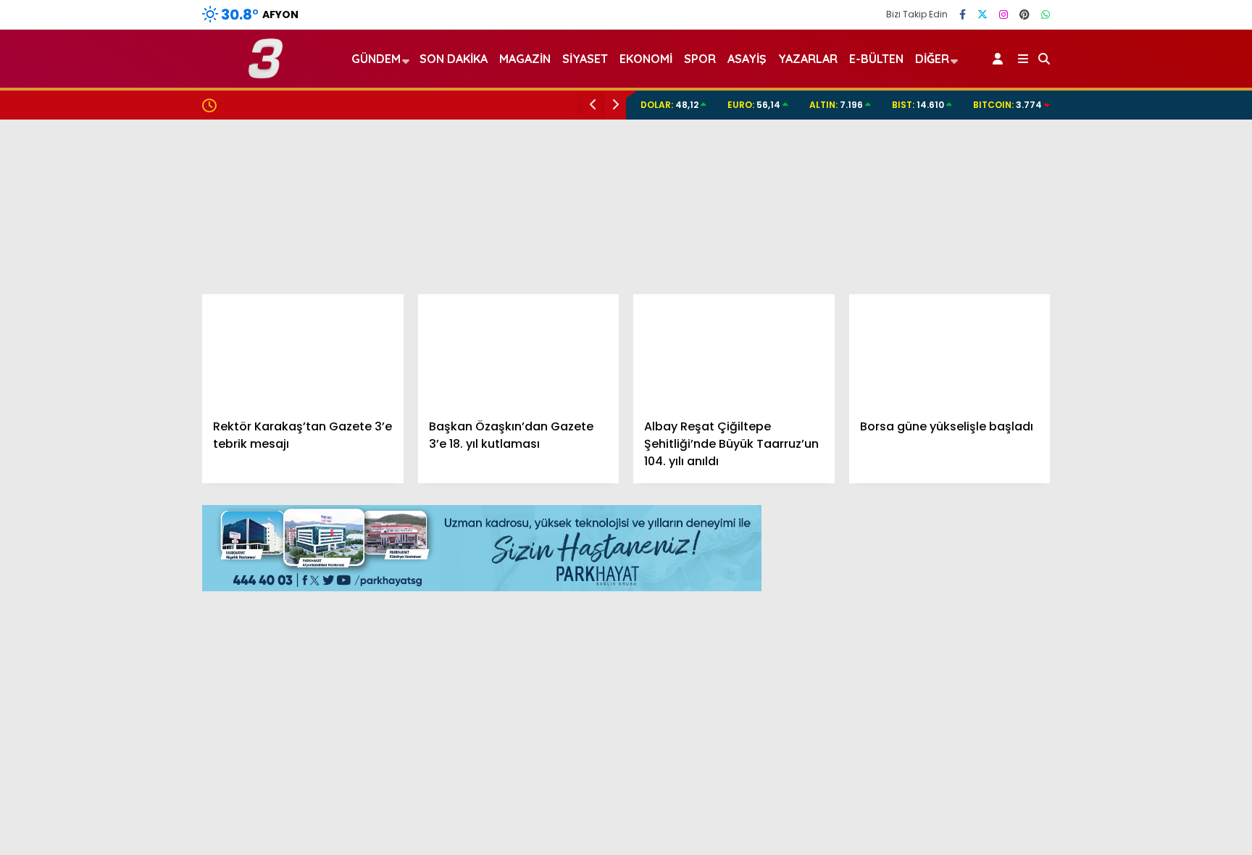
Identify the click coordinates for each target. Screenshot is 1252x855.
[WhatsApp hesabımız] (1045, 14)
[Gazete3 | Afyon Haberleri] (265, 72)
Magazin (1107, 476)
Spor (1097, 447)
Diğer (932, 58)
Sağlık (1100, 505)
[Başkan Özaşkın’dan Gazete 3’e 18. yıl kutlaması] (518, 350)
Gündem (1108, 330)
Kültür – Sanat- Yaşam (1146, 563)
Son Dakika (454, 58)
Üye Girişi (1119, 202)
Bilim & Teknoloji (1127, 534)
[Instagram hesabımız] (1003, 14)
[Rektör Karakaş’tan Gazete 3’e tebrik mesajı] (303, 350)
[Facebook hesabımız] (962, 14)
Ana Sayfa (1125, 80)
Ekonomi (1107, 360)
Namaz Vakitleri (1140, 683)
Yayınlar (1118, 263)
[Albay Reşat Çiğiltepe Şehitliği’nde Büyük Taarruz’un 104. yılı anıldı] (734, 350)
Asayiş (747, 58)
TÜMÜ (1020, 525)
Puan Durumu (1133, 744)
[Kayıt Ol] (1000, 59)
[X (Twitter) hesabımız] (982, 14)
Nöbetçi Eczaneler (1145, 622)
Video (1110, 111)
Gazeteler (1123, 713)
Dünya (1102, 418)
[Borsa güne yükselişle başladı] (950, 350)
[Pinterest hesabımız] (1024, 14)
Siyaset (585, 58)
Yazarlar (1118, 141)
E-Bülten (876, 58)
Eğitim (1101, 389)
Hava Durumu (1129, 653)
